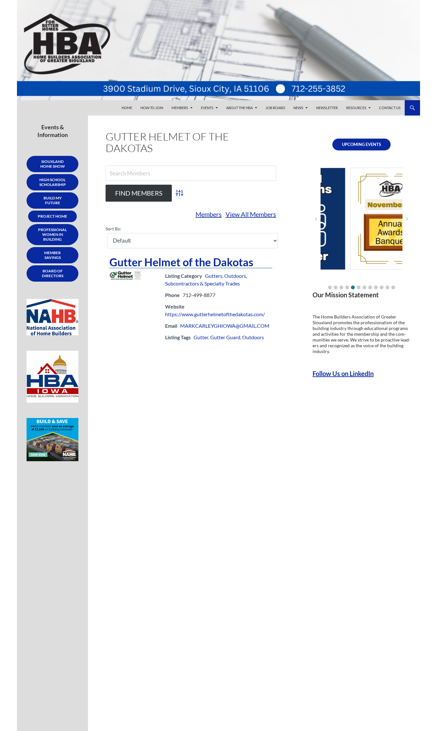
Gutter (201, 337)
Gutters (213, 276)
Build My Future (53, 200)
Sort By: (113, 228)
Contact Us (390, 108)
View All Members (251, 214)
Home (127, 108)
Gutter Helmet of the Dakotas (181, 262)
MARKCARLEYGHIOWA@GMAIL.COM (224, 326)
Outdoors (235, 276)
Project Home (52, 216)
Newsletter (327, 108)
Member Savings (52, 255)
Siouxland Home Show (52, 164)
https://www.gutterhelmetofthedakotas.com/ (215, 314)
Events (207, 108)
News (298, 108)
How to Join (151, 108)
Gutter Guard (225, 337)
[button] (330, 287)
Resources (356, 108)
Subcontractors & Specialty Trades (202, 283)
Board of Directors (52, 273)
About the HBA (239, 108)
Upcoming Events (361, 144)
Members (179, 108)
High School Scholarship (52, 182)
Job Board (275, 108)
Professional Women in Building (52, 234)
